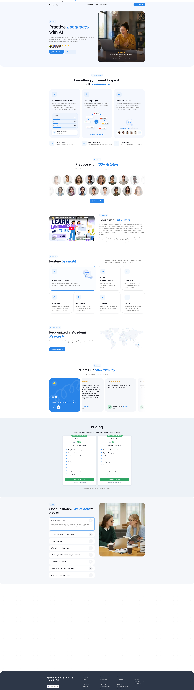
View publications (56, 349)
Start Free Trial (57, 52)
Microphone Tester (121, 682)
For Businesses (103, 679)
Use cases (103, 4)
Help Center (86, 682)
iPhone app (103, 689)
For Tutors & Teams (105, 686)
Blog (96, 4)
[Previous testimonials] (54, 407)
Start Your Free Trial (79, 479)
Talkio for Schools (104, 684)
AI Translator (120, 679)
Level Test (119, 684)
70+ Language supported (97, 134)
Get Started (140, 4)
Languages (90, 4)
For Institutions (103, 682)
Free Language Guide (122, 686)
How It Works (70, 52)
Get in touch (137, 677)
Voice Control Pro (121, 689)
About (84, 679)
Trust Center (86, 684)
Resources (85, 686)
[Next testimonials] (58, 407)
